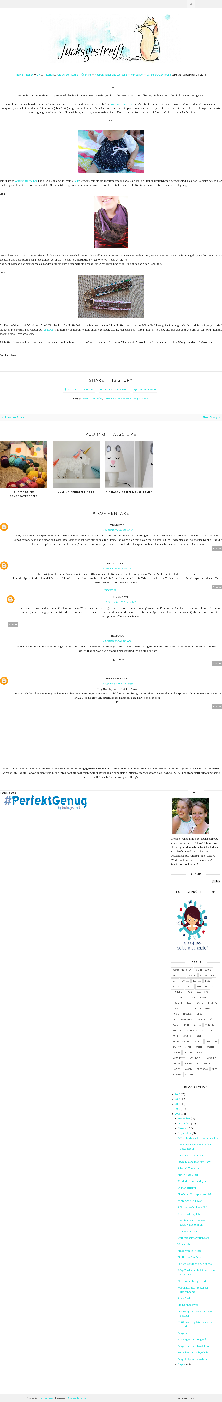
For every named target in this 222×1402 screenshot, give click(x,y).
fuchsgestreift (117, 563)
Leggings (187, 1014)
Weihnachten (196, 1058)
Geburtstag (202, 992)
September (184, 1133)
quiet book (202, 1069)
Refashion (187, 1036)
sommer (177, 1074)
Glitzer (191, 997)
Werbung (211, 1058)
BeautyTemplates (45, 1398)
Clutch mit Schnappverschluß (194, 1194)
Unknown (117, 524)
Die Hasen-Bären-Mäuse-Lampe (129, 492)
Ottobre (209, 1025)
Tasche (176, 1052)
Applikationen (207, 975)
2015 (177, 1113)
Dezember (184, 1118)
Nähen (29, 74)
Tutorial (188, 1052)
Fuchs (189, 992)
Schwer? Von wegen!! (190, 1168)
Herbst (202, 997)
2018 (177, 1099)
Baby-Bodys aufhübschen (192, 1359)
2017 (177, 1103)
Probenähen (191, 1030)
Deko (207, 981)
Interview (212, 1003)
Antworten (217, 548)
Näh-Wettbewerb (121, 103)
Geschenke (178, 997)
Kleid (184, 1008)
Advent (192, 975)
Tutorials (49, 74)
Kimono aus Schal (187, 1174)
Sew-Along (211, 1041)
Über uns (86, 74)
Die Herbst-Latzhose (189, 1257)
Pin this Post (147, 390)
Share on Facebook (81, 390)
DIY (39, 74)
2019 (177, 1094)
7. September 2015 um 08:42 (121, 602)
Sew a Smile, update (189, 1214)
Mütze (212, 1019)
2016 (177, 1108)
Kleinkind (196, 1008)
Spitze (188, 1047)
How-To (199, 1003)
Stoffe (199, 1047)
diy (114, 398)
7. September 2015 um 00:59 (117, 683)
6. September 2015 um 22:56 (118, 640)
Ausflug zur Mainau (26, 180)
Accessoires (88, 398)
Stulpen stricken (187, 1187)
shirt (214, 1069)
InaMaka (117, 635)
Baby (99, 398)
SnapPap (48, 329)
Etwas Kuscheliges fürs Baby (193, 1161)
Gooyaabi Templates (77, 1398)
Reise (199, 1036)
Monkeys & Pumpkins (183, 1019)
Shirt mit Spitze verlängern (193, 1237)
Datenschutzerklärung (159, 74)
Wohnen (188, 1063)
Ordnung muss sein (188, 1231)
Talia (76, 180)
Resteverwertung (128, 398)
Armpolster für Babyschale (192, 1352)
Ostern (197, 1025)
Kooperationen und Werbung (111, 74)
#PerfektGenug (203, 970)
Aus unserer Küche (67, 74)
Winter (176, 1063)
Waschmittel (179, 1058)
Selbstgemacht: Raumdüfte (193, 1207)
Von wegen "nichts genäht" (193, 1339)
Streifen (211, 1047)
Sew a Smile (184, 1298)
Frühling (177, 992)
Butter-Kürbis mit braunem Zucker (197, 1138)
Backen (185, 981)
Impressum (136, 74)
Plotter (177, 1030)
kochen (176, 1069)
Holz (188, 1003)
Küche (176, 1014)
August (182, 1364)
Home (19, 74)
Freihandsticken (205, 986)
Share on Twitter (116, 390)
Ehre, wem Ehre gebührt (191, 1281)
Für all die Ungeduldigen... (192, 1181)
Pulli (204, 1030)
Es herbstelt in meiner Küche (194, 1263)
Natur (176, 1025)
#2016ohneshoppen (182, 970)
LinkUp (200, 1014)
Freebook (188, 986)
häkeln (207, 1063)
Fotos (176, 986)
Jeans (175, 1008)
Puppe (214, 1030)
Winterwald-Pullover (189, 1200)
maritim (188, 1069)
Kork (207, 1008)
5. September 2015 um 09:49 (117, 529)
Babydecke (183, 1333)
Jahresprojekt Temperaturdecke (24, 494)
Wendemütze (185, 1244)
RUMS (175, 1036)
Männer (201, 1019)
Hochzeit (177, 1003)
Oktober (183, 1128)
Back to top (185, 1398)
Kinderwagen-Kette (189, 1250)
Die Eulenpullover (187, 1304)
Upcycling (202, 1052)
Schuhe (198, 1041)
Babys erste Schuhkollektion (193, 1346)
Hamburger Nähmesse (190, 1155)
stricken (189, 1074)
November (184, 1123)
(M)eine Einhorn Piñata (76, 492)
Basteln (107, 398)
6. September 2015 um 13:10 (117, 568)
